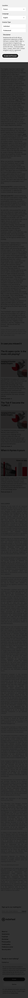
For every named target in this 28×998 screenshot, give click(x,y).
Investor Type (6, 22)
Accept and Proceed (10, 56)
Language (5, 13)
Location (5, 5)
